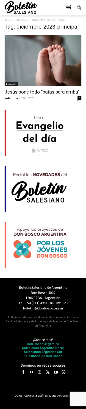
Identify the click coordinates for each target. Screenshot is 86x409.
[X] (48, 373)
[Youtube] (56, 373)
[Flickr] (31, 373)
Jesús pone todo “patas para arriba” (42, 92)
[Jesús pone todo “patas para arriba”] (43, 60)
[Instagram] (40, 373)
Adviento (11, 84)
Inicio (8, 20)
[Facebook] (23, 373)
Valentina (11, 98)
